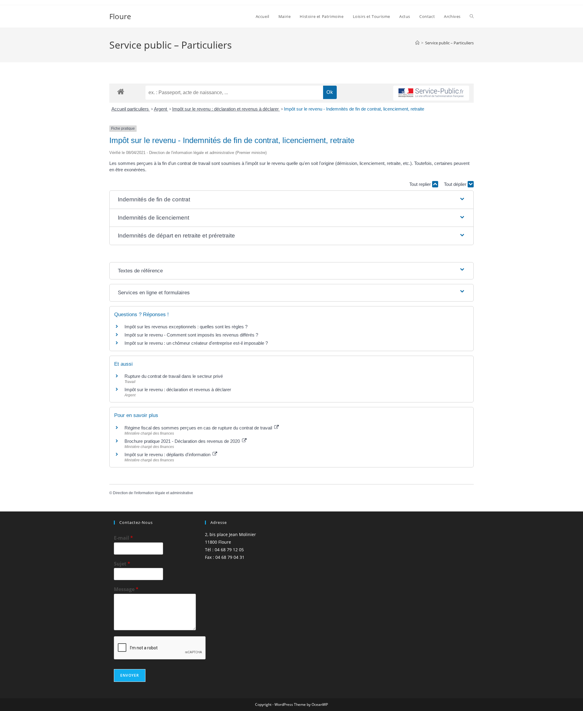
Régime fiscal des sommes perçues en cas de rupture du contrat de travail (198, 427)
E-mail (123, 538)
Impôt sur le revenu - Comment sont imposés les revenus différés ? (191, 334)
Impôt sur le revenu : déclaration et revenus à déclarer (226, 108)
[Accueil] (417, 43)
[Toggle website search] (471, 16)
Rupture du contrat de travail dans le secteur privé (173, 376)
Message (126, 589)
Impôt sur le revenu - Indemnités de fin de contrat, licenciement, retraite (354, 108)
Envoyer (129, 675)
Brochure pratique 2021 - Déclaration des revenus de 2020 (182, 441)
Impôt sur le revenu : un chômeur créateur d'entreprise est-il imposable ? (196, 343)
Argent (161, 108)
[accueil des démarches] (121, 91)
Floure (120, 16)
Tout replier (420, 184)
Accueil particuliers (130, 108)
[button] (291, 200)
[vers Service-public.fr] (431, 93)
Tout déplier (456, 184)
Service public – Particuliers (449, 43)
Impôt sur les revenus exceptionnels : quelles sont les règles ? (185, 326)
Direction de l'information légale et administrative (153, 493)
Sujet (122, 564)
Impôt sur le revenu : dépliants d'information (168, 454)
